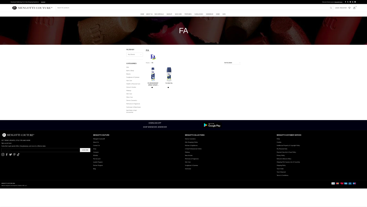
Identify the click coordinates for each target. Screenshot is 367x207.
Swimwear (188, 169)
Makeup (128, 90)
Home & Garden (131, 87)
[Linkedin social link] (353, 2)
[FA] (153, 57)
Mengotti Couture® (99, 139)
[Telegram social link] (355, 2)
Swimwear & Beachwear (133, 107)
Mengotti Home (338, 2)
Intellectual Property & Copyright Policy (288, 145)
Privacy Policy (281, 155)
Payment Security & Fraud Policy (286, 152)
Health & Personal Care (133, 84)
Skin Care (129, 94)
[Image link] (212, 125)
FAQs (278, 139)
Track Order (280, 169)
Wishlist (95, 155)
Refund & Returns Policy (284, 159)
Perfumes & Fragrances (133, 104)
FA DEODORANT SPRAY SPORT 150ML (153, 85)
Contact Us (96, 145)
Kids (127, 67)
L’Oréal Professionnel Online (193, 149)
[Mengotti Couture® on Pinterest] (15, 155)
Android (43, 2)
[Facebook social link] (345, 2)
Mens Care (129, 97)
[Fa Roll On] (169, 74)
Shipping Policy (281, 165)
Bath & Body (130, 70)
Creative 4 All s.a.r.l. (22, 185)
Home (147, 63)
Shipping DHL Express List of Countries (288, 162)
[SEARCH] (331, 8)
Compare (96, 152)
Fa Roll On (169, 83)
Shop (94, 149)
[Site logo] (32, 8)
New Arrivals (188, 155)
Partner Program (98, 165)
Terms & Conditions (282, 175)
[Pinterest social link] (350, 2)
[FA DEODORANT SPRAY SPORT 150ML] (153, 74)
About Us (96, 142)
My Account (96, 159)
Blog (94, 169)
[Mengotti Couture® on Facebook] (7, 155)
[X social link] (348, 2)
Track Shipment (281, 172)
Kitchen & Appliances (191, 145)
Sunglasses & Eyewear (132, 77)
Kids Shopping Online (191, 142)
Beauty (128, 74)
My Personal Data (282, 149)
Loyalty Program (98, 162)
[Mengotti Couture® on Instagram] (3, 155)
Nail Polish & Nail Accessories (131, 111)
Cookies (279, 142)
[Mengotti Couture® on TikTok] (19, 155)
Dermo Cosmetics (131, 100)
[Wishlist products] (349, 8)
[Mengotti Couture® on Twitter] (11, 155)
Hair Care (129, 80)
